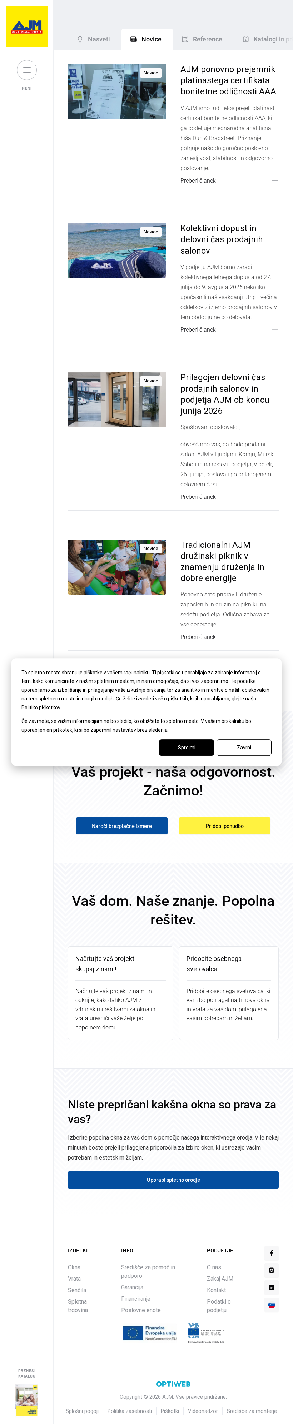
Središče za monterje (252, 1411)
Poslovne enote (141, 1310)
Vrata (74, 1278)
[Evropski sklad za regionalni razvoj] (206, 1333)
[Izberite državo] (271, 1305)
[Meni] (27, 70)
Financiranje (135, 1298)
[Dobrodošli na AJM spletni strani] (27, 26)
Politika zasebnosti (130, 1411)
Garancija (132, 1287)
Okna (74, 1267)
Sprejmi (186, 747)
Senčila (77, 1290)
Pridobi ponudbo (225, 826)
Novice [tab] (151, 39)
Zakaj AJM (220, 1278)
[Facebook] (271, 1253)
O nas (214, 1267)
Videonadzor (203, 1411)
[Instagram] (271, 1270)
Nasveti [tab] (99, 39)
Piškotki (170, 1411)
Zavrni (244, 747)
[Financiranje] (150, 1333)
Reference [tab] (207, 39)
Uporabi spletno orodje (173, 1179)
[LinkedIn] (271, 1287)
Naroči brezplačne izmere (122, 826)
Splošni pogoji (82, 1411)
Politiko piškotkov (40, 707)
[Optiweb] (173, 1384)
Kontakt (216, 1290)
